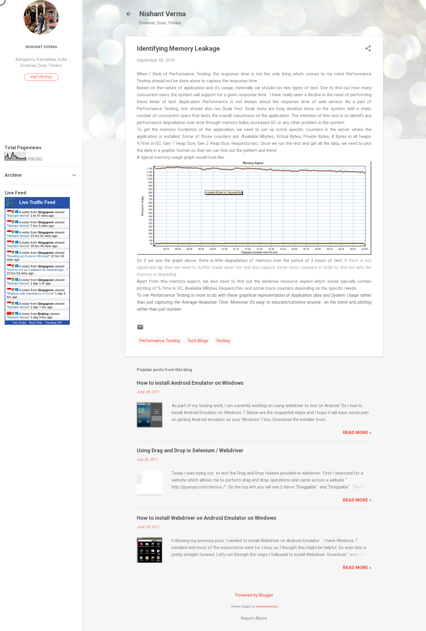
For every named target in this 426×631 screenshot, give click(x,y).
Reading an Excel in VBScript (28, 256)
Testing (223, 340)
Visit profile (41, 77)
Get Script (19, 322)
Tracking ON (53, 322)
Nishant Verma (162, 14)
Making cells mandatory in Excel (30, 293)
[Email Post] (140, 329)
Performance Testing (159, 340)
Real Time (35, 322)
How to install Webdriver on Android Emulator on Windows (206, 518)
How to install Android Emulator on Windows (190, 383)
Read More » (357, 432)
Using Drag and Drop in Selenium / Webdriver (190, 450)
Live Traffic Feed (37, 202)
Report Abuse (254, 618)
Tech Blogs (197, 340)
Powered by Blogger (254, 595)
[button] (368, 49)
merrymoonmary (267, 606)
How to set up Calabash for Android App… (37, 269)
